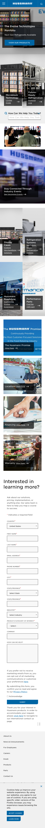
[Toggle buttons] (40, 724)
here (26, 681)
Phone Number (13, 566)
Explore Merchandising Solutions (10, 250)
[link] (23, 3)
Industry (11, 610)
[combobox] (24, 117)
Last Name (11, 545)
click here (18, 716)
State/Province (13, 588)
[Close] (41, 786)
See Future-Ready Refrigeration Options (32, 249)
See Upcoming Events (13, 194)
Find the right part (31, 305)
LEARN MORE (9, 101)
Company (11, 631)
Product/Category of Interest (20, 621)
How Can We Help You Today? (24, 113)
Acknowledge (15, 696)
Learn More (14, 819)
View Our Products (19, 43)
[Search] (41, 3)
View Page (9, 348)
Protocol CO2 (32, 101)
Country (11, 521)
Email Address (13, 556)
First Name (11, 534)
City (8, 577)
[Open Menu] (4, 3)
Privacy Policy (20, 691)
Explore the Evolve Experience (9, 304)
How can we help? (15, 642)
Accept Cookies (15, 813)
